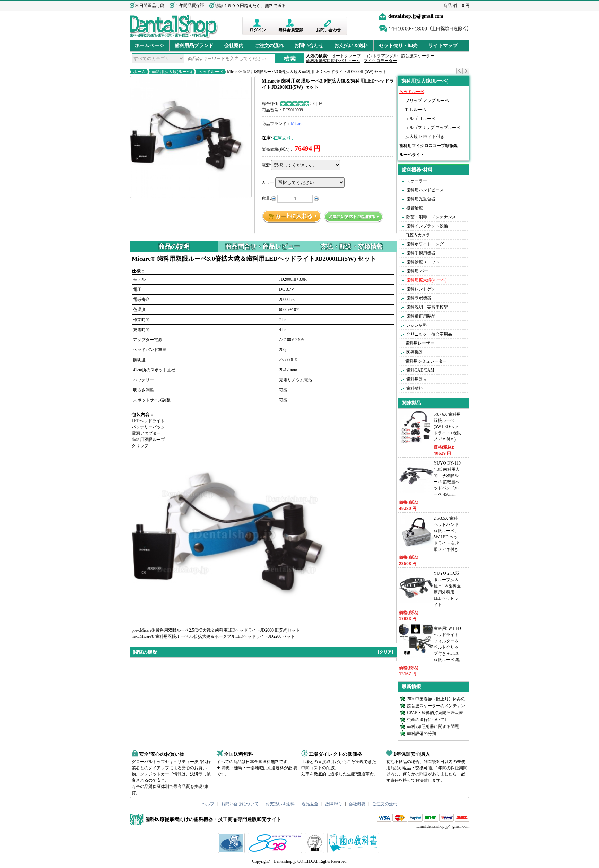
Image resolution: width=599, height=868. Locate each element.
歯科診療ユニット (423, 262)
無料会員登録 (290, 29)
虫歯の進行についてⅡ (426, 719)
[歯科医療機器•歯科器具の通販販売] (174, 37)
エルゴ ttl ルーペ (420, 118)
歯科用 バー (417, 271)
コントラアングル (381, 55)
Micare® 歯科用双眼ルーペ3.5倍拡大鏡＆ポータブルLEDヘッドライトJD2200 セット (217, 636)
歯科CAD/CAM (420, 370)
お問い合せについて (240, 803)
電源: (266, 165)
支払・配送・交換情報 (352, 246)
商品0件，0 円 (456, 5)
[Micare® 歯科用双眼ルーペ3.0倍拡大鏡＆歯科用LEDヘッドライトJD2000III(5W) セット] (190, 137)
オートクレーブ (346, 55)
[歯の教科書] (354, 851)
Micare (296, 123)
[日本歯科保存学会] (232, 851)
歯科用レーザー (419, 343)
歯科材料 (414, 388)
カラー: (268, 182)
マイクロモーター (380, 60)
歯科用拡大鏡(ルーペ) (172, 71)
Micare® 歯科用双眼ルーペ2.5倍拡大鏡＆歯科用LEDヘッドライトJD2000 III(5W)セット (220, 630)
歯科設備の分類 (421, 733)
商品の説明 (174, 246)
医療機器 (414, 352)
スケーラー (416, 181)
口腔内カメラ (417, 235)
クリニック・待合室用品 (429, 334)
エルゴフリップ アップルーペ (432, 127)
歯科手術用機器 (420, 253)
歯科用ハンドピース (425, 190)
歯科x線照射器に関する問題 (433, 726)
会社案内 (234, 45)
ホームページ (149, 45)
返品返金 (310, 803)
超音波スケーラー (417, 55)
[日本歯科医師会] (276, 851)
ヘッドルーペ (210, 71)
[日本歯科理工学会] (315, 851)
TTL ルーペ (415, 109)
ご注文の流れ (269, 45)
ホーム (139, 71)
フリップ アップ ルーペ (427, 100)
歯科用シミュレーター (426, 361)
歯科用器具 (416, 379)
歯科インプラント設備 (427, 226)
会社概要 (357, 803)
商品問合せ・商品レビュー (262, 246)
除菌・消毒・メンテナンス (431, 217)
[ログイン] (258, 23)
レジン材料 (416, 325)
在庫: (267, 137)
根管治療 (414, 208)
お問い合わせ (328, 29)
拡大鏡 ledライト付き (424, 136)
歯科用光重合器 (420, 199)
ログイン (258, 29)
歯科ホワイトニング (425, 244)
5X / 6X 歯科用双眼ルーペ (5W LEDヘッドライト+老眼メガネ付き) (447, 427)
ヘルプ (208, 803)
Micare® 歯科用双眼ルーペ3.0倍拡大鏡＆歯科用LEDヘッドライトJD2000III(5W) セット (306, 71)
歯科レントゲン (420, 289)
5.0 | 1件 (317, 103)
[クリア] (385, 652)
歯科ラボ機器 (418, 298)
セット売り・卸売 (398, 45)
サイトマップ (443, 45)
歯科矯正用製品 (420, 316)
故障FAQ (333, 803)
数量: (266, 198)
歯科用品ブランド (194, 45)
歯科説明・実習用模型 (427, 307)
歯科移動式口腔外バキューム (333, 60)
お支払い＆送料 (351, 45)
